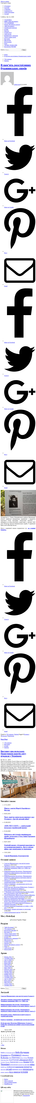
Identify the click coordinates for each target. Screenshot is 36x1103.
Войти (6, 1079)
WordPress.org (8, 1084)
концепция (19, 1067)
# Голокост (7, 6)
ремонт (2, 1072)
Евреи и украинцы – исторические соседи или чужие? (18, 1019)
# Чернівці (7, 9)
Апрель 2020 (8, 966)
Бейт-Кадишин (22, 1052)
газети (2, 1067)
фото (11, 1072)
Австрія (13, 1052)
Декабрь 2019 (8, 972)
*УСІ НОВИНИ (9, 23)
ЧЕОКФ (31, 1062)
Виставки (7, 39)
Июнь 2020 (7, 963)
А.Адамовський (8, 1052)
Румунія (15, 1060)
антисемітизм (14, 1064)
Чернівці (5, 1064)
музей (9, 1069)
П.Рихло (21, 1057)
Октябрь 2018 (8, 985)
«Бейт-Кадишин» (9, 26)
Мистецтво (7, 40)
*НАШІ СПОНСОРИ (10, 45)
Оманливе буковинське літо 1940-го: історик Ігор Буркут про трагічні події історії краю (19, 900)
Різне (5, 43)
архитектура (21, 1064)
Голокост (26, 734)
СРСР (30, 1060)
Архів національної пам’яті (12, 912)
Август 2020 (8, 960)
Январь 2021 (8, 957)
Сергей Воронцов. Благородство (16, 856)
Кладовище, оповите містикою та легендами (17, 909)
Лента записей (8, 1081)
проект (20, 1069)
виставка (27, 1064)
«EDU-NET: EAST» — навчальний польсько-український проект (17, 827)
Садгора (3, 1062)
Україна (26, 1062)
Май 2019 (7, 982)
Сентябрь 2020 (8, 958)
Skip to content (5, 1)
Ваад (9, 1055)
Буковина (4, 1055)
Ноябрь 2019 (8, 974)
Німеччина (16, 1057)
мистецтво (3, 1069)
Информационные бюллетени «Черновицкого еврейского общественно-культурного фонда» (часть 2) (18, 873)
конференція (11, 1067)
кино (6, 1067)
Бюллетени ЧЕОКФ (10, 46)
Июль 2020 (7, 961)
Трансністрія (14, 1062)
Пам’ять (6, 31)
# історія (6, 7)
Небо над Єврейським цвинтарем (14, 898)
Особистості (8, 32)
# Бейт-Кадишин (9, 12)
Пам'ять (6, 61)
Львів (10, 1057)
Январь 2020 (8, 971)
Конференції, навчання (11, 35)
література (28, 1067)
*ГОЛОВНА (8, 20)
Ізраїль (3, 1052)
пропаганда (28, 1069)
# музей (6, 14)
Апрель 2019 (8, 984)
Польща (30, 1057)
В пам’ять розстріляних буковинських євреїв (16, 66)
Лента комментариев (10, 1082)
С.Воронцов (23, 1060)
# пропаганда (8, 10)
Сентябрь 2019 (8, 977)
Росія (10, 1060)
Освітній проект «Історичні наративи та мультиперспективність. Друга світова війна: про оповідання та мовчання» (19, 847)
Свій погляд (7, 34)
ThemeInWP (26, 1095)
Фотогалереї (8, 42)
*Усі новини (8, 59)
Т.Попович (7, 1062)
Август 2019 (8, 979)
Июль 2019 (7, 980)
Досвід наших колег (10, 37)
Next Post (4, 739)
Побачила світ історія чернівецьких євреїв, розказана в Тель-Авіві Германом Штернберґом (19, 836)
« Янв (2, 1045)
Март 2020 (7, 968)
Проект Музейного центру (12, 24)
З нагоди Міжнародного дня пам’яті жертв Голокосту (17, 996)
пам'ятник (11, 736)
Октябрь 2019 (8, 976)
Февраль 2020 (8, 969)
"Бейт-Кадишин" (9, 927)
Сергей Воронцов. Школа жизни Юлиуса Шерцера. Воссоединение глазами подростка (19, 895)
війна (32, 1064)
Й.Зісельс (4, 736)
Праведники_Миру (5, 1060)
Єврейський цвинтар (10, 28)
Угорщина (21, 1062)
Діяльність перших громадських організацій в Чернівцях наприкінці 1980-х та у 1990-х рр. (18, 867)
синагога (7, 1072)
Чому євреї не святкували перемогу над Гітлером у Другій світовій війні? (19, 818)
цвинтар (17, 1072)
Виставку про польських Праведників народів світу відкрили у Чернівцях (13, 753)
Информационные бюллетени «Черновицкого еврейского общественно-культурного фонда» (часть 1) (18, 877)
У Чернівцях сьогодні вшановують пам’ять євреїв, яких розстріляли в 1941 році (19, 892)
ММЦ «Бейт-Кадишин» (11, 21)
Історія (6, 29)
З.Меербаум (25, 1055)
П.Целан (25, 1057)
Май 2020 (7, 965)
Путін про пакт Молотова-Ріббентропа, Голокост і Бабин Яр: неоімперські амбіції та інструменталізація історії (19, 888)
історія (24, 1071)
